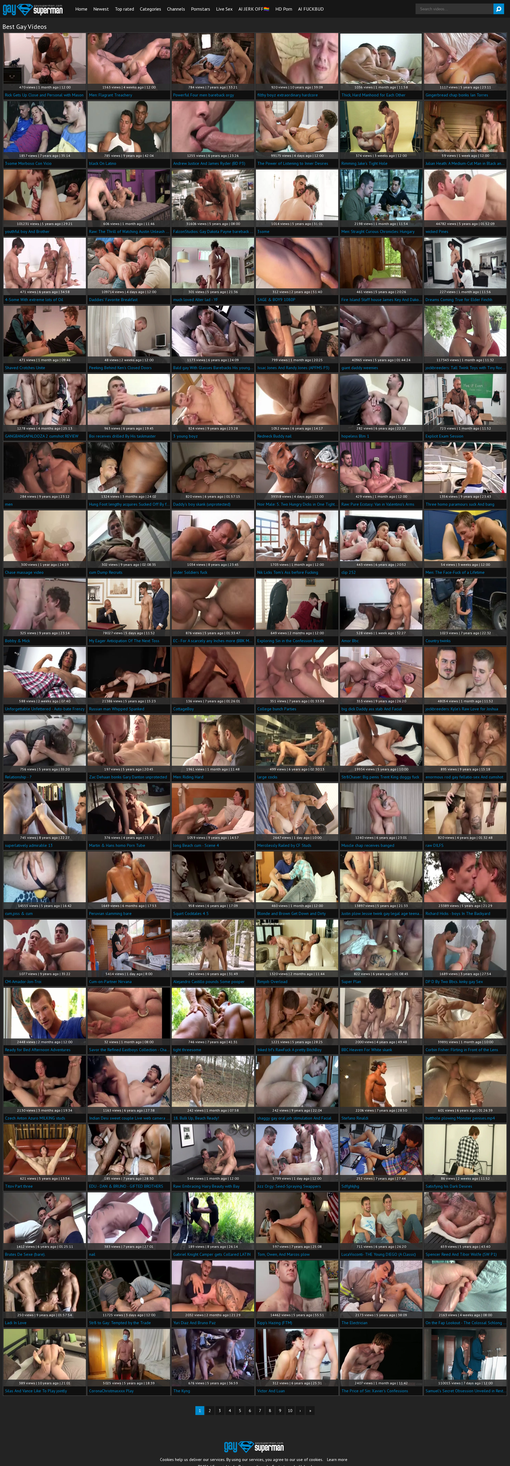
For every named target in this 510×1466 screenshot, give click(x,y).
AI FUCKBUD (311, 9)
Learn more (337, 1459)
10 (290, 1410)
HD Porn (283, 9)
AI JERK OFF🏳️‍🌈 (253, 9)
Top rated (124, 9)
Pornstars (200, 9)
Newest (101, 9)
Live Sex (224, 9)
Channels (176, 9)
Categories (150, 9)
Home (81, 9)
